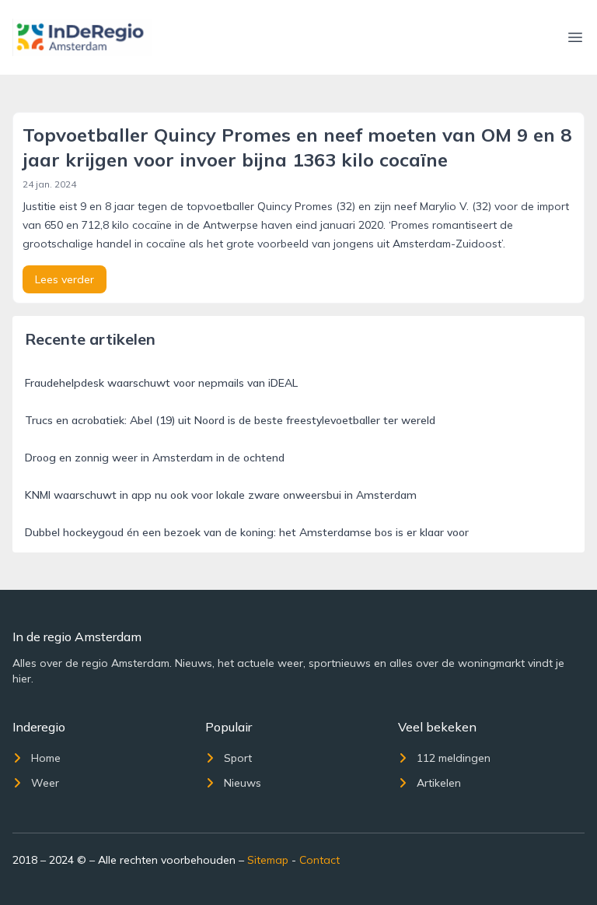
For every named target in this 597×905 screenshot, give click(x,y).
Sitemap (267, 860)
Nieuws (242, 783)
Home (46, 758)
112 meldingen (454, 758)
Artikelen (439, 783)
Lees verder (64, 279)
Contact (319, 860)
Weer (45, 783)
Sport (238, 758)
